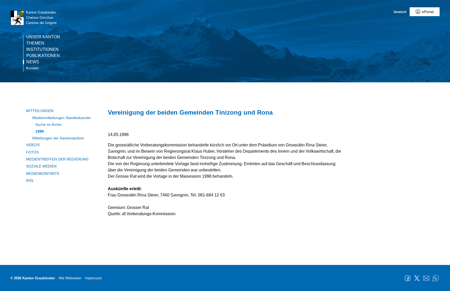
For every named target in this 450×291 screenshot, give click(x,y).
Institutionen (42, 49)
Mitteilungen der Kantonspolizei (58, 138)
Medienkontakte (42, 173)
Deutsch (400, 12)
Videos (33, 145)
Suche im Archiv (48, 124)
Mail (426, 278)
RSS (29, 180)
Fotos (32, 152)
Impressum (93, 278)
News (32, 62)
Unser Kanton (43, 37)
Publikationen (43, 56)
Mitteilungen (39, 111)
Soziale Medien (41, 166)
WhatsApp (436, 278)
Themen (35, 43)
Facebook (407, 278)
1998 (39, 131)
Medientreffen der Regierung (57, 159)
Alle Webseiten (70, 278)
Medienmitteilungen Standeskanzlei (61, 118)
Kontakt (32, 68)
